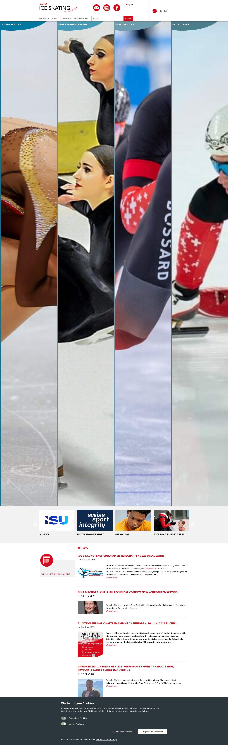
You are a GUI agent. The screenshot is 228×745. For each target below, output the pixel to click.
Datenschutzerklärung (106, 739)
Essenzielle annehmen (121, 731)
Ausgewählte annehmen (152, 731)
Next (192, 525)
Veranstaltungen (48, 18)
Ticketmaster (150, 568)
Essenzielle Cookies (78, 718)
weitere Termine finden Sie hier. (55, 573)
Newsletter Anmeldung (76, 18)
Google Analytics (76, 724)
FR (132, 4)
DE (127, 4)
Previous (35, 525)
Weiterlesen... (112, 577)
